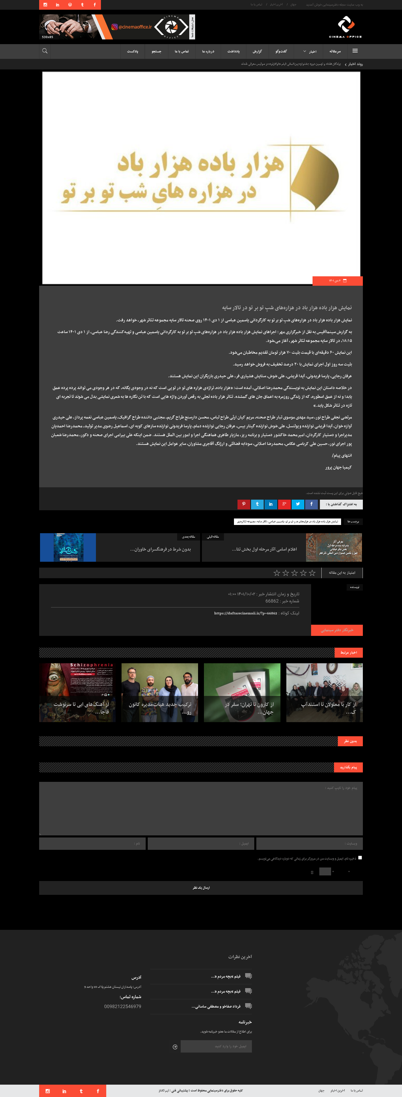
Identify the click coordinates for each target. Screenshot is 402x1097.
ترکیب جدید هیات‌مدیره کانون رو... (160, 708)
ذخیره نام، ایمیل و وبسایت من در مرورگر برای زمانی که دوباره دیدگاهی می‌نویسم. (307, 859)
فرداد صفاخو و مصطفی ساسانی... (216, 1006)
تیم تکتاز (164, 1090)
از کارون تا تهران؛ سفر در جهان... (249, 708)
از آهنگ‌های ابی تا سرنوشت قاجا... (81, 708)
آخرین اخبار (276, 4)
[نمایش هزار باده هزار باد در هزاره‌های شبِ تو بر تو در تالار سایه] (337, 610)
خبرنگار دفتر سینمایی (337, 630)
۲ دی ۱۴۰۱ (335, 280)
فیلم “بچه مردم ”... (225, 976)
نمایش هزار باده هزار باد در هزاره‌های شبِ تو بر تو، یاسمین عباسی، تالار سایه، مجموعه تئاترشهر (287, 521)
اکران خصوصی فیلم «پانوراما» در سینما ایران (320, 64)
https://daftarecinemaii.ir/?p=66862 (245, 613)
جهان (293, 4)
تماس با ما (256, 4)
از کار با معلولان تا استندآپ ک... (328, 708)
